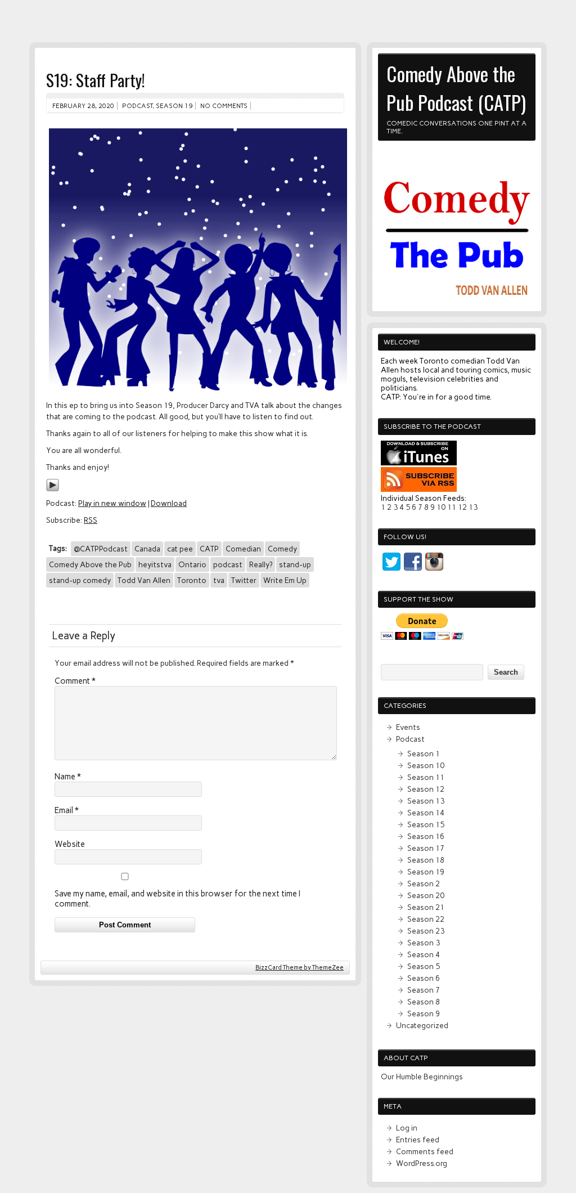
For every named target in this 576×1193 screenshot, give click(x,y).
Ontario (192, 564)
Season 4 (423, 954)
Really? (260, 564)
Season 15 (425, 824)
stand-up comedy (80, 580)
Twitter (243, 580)
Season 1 (423, 753)
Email (67, 810)
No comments (224, 106)
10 (441, 507)
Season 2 (423, 883)
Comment (75, 681)
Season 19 (174, 106)
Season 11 (425, 777)
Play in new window (112, 503)
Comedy (282, 548)
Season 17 (425, 848)
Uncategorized (422, 1025)
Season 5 (423, 966)
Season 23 (425, 930)
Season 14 (425, 812)
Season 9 (423, 1013)
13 (473, 507)
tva (218, 580)
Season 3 (423, 942)
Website (70, 844)
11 (451, 507)
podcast (227, 564)
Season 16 (425, 836)
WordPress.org (421, 1163)
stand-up (295, 564)
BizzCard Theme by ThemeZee (299, 967)
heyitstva (155, 564)
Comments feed (424, 1151)
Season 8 (423, 1001)
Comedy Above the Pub (90, 564)
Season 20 (425, 895)
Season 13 (425, 800)
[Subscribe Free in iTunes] (419, 462)
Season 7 (423, 989)
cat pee (180, 548)
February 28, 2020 (83, 106)
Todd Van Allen (144, 580)
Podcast (137, 106)
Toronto (191, 580)
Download (169, 503)
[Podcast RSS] (419, 489)
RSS (90, 519)
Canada (147, 548)
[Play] (52, 489)
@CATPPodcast (101, 548)
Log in (406, 1127)
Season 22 (425, 918)
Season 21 (425, 907)
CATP (209, 548)
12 (462, 507)
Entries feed (417, 1139)
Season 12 (425, 788)
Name (68, 777)
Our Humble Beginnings (422, 1076)
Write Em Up (285, 580)
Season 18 (425, 859)
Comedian (243, 548)
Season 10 (425, 765)
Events (408, 727)
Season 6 (423, 978)
